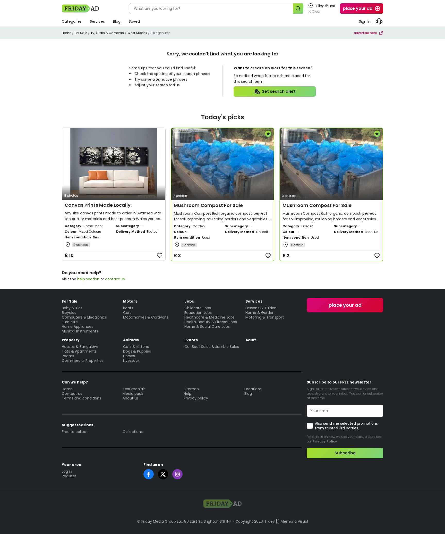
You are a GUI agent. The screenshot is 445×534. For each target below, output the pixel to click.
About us (131, 398)
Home (66, 33)
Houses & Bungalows (80, 346)
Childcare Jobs (197, 308)
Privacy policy (196, 398)
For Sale (81, 33)
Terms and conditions (81, 398)
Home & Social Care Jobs (207, 326)
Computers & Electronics (84, 317)
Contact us (72, 393)
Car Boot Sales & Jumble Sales (211, 346)
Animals (131, 340)
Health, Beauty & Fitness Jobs (210, 322)
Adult (250, 340)
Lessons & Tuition (261, 308)
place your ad (357, 8)
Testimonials (134, 388)
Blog (117, 21)
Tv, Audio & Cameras (107, 33)
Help (187, 393)
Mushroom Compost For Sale (208, 205)
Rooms (68, 356)
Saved (134, 21)
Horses (129, 356)
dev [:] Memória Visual (288, 521)
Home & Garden (260, 312)
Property (71, 340)
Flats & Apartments (79, 351)
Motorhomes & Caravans (145, 317)
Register (69, 476)
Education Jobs (198, 312)
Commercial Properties (83, 360)
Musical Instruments (80, 331)
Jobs (189, 301)
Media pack (133, 393)
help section (88, 279)
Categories (72, 21)
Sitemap (191, 388)
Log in (67, 471)
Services (97, 21)
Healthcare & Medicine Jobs (209, 317)
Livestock (131, 360)
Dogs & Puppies (137, 351)
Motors (130, 301)
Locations (253, 388)
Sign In (365, 21)
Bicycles (69, 312)
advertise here (365, 33)
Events (191, 340)
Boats (128, 308)
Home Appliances (77, 326)
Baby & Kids (72, 308)
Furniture (70, 322)
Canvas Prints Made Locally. (98, 205)
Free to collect (75, 431)
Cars (127, 312)
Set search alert (279, 91)
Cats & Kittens (136, 346)
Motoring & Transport (264, 317)
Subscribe (345, 453)
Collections (133, 431)
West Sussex (137, 33)
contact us (115, 279)
